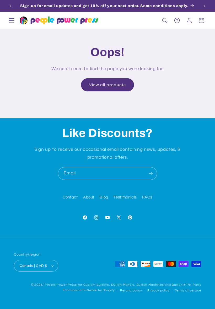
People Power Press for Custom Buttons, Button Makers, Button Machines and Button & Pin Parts (123, 284)
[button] (12, 20)
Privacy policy (158, 290)
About (88, 197)
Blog (104, 197)
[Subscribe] (151, 173)
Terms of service (188, 290)
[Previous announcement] (10, 6)
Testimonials (125, 197)
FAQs (147, 197)
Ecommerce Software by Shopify (89, 290)
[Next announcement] (204, 6)
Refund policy (131, 290)
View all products (107, 85)
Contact (70, 197)
